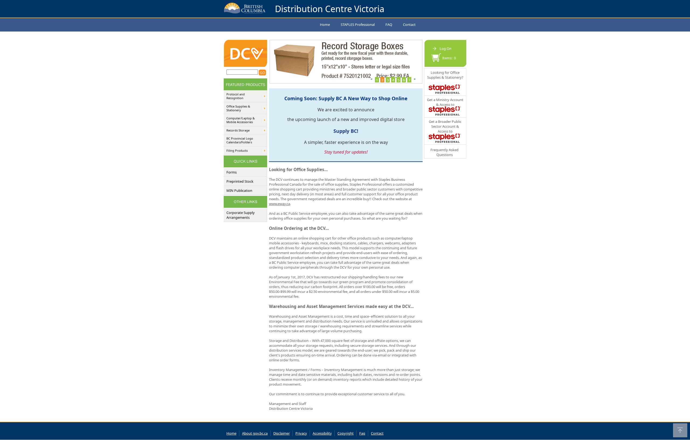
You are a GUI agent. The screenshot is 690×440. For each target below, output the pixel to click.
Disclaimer (281, 433)
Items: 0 (449, 58)
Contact (409, 24)
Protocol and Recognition (235, 96)
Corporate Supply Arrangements (240, 215)
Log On (445, 48)
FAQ (388, 24)
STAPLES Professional (358, 24)
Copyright (345, 433)
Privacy (301, 433)
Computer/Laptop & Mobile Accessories (240, 120)
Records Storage (238, 130)
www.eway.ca (279, 203)
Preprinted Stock (239, 181)
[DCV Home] (245, 65)
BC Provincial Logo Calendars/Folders (239, 140)
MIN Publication (239, 190)
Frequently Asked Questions (444, 152)
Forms (231, 172)
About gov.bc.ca (255, 433)
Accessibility (322, 433)
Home (325, 24)
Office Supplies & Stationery (238, 108)
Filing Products (237, 151)
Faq (362, 433)
